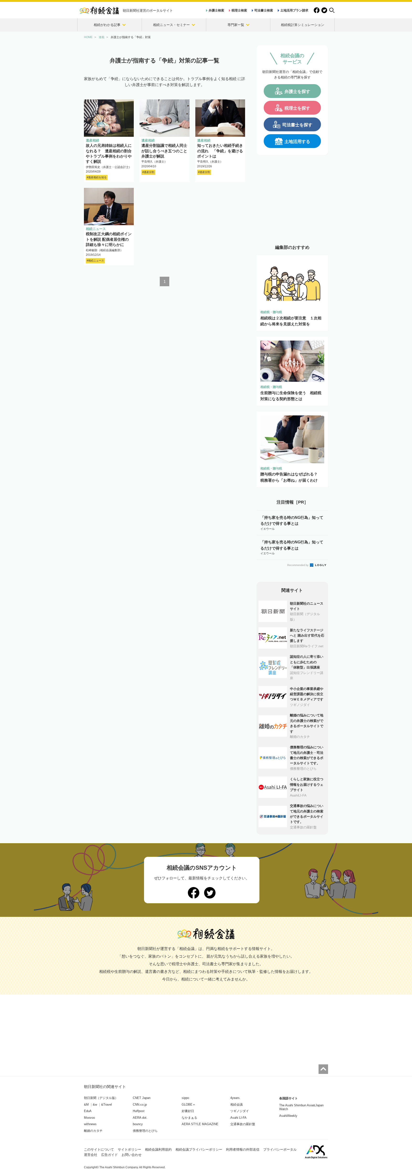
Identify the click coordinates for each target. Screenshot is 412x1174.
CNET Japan (141, 1098)
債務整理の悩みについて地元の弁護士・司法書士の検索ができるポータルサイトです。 (306, 755)
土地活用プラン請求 (294, 10)
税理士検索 (239, 10)
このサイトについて (99, 1149)
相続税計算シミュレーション (302, 25)
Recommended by (298, 565)
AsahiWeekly (288, 1116)
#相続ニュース (95, 260)
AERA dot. (140, 1117)
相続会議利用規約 (158, 1149)
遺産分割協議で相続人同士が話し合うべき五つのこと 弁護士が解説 (166, 150)
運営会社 (90, 1155)
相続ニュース (96, 229)
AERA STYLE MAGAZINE (200, 1124)
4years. (235, 1098)
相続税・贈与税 (271, 312)
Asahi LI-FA (238, 1117)
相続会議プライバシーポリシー (198, 1149)
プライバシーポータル (280, 1149)
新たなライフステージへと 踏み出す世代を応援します (307, 635)
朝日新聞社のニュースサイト (306, 606)
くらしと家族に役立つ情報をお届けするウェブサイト (306, 784)
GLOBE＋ (189, 1104)
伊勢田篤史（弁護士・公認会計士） (109, 167)
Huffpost (138, 1111)
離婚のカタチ (93, 1131)
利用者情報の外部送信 (242, 1149)
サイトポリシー (129, 1149)
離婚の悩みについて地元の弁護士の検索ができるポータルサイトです (306, 723)
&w (95, 1104)
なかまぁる (189, 1117)
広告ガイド (109, 1155)
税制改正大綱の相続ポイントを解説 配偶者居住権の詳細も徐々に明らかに (109, 239)
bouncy (138, 1124)
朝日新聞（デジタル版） (101, 1098)
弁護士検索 (216, 10)
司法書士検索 (263, 10)
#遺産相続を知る (97, 177)
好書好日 (188, 1111)
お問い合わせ (132, 1155)
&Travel (106, 1104)
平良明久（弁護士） (154, 161)
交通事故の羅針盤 (242, 1124)
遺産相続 (92, 140)
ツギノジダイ (239, 1111)
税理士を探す (297, 108)
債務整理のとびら (145, 1131)
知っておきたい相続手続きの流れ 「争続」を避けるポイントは (220, 150)
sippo (185, 1098)
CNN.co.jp (140, 1104)
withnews (90, 1124)
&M (86, 1104)
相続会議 (236, 1104)
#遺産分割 (148, 172)
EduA (88, 1111)
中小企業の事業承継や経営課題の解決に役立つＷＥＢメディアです (306, 694)
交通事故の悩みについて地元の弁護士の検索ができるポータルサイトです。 (306, 814)
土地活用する (297, 141)
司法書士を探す (297, 125)
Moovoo (89, 1117)
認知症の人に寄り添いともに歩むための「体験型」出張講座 (306, 662)
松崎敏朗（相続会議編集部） (104, 250)
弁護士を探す (297, 91)
